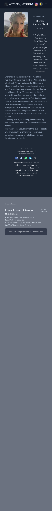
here (32, 168)
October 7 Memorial (21, 4)
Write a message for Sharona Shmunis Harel (26, 232)
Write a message (43, 210)
